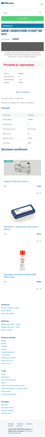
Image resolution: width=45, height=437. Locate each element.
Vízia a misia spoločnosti (8, 380)
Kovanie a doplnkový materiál (10, 308)
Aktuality (11, 424)
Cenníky (3, 341)
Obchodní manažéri (7, 410)
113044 (39, 186)
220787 (39, 234)
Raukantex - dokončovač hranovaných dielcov (21, 227)
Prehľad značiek (6, 391)
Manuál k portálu (6, 330)
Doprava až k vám (6, 361)
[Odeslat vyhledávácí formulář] (40, 12)
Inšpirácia (20, 424)
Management (5, 377)
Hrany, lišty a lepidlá (7, 313)
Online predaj (5, 355)
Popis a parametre (22, 92)
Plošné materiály (6, 311)
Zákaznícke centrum (7, 407)
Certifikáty (4, 346)
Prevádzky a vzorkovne (8, 358)
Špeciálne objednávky (8, 352)
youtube (19, 426)
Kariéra (3, 383)
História (3, 374)
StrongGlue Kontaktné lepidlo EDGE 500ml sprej (20, 275)
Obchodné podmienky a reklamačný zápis (14, 388)
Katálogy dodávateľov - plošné (10, 327)
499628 (39, 282)
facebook (29, 424)
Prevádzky (4, 405)
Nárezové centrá (6, 413)
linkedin (10, 426)
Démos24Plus (23, 18)
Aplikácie (4, 349)
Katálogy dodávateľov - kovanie (10, 324)
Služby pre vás (5, 363)
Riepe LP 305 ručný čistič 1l (16, 181)
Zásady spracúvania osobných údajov (13, 385)
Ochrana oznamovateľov (8, 394)
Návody (3, 343)
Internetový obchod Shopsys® (20, 432)
